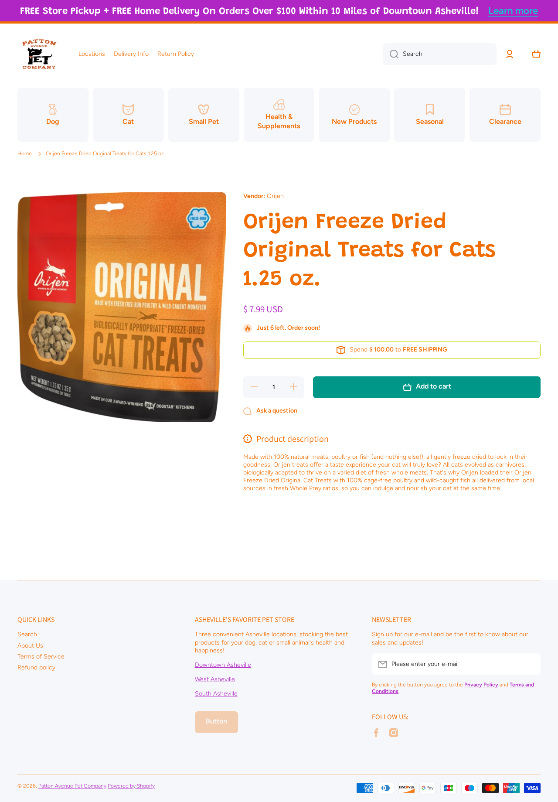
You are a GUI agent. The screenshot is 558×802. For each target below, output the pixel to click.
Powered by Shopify (131, 786)
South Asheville (216, 693)
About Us (30, 645)
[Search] (390, 54)
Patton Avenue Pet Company (72, 786)
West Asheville (215, 679)
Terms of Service (41, 656)
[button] (536, 54)
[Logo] (39, 54)
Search (27, 634)
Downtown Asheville (223, 665)
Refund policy (36, 667)
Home (24, 153)
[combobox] (440, 54)
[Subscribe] (530, 664)
